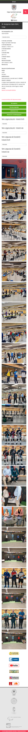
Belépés (14, 2)
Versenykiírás (14, 103)
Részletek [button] (4, 124)
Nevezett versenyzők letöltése (9, 90)
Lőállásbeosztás (14, 111)
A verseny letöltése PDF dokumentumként (11, 100)
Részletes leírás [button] (6, 37)
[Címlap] (14, 7)
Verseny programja (14, 107)
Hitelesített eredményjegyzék (14, 115)
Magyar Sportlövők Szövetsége (14, 12)
